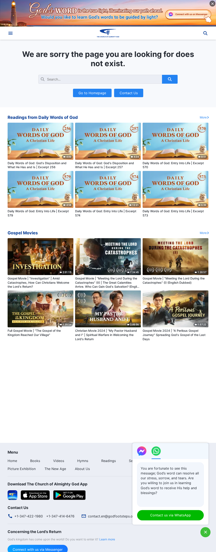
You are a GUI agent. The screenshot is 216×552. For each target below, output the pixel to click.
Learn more (107, 539)
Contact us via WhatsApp (170, 515)
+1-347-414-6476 (60, 516)
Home (12, 461)
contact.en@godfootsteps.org (112, 516)
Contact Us (129, 93)
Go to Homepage (92, 93)
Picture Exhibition (22, 469)
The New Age (55, 469)
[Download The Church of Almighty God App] (12, 495)
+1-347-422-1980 (28, 516)
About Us (82, 469)
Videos (58, 461)
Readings (108, 461)
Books (35, 461)
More (203, 117)
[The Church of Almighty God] (108, 33)
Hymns (82, 461)
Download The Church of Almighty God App (47, 484)
